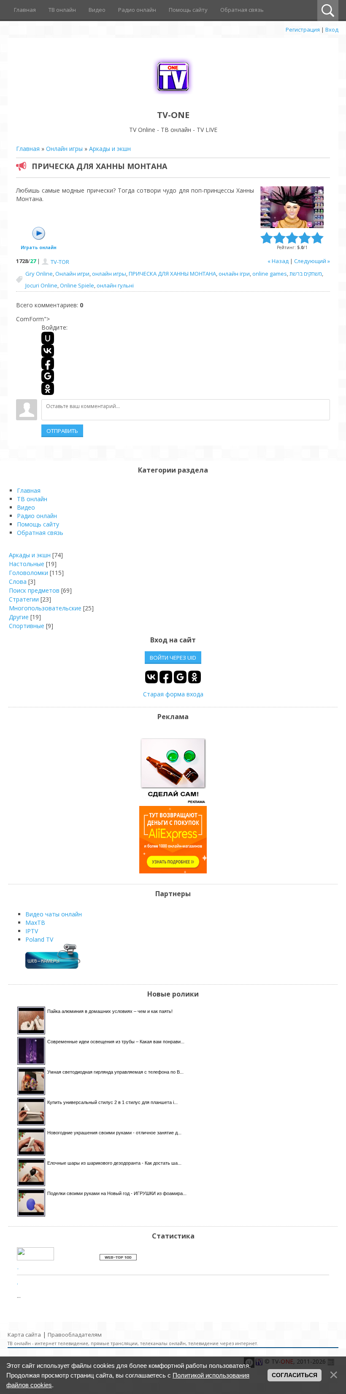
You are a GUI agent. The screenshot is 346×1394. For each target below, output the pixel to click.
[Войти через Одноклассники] (47, 388)
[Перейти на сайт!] (173, 871)
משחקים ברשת (305, 273)
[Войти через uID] (47, 338)
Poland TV (39, 939)
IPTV (31, 931)
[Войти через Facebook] (47, 363)
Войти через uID (173, 657)
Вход (331, 29)
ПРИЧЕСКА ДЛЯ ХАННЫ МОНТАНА (172, 273)
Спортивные (26, 626)
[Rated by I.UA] (35, 1258)
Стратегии (24, 599)
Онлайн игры (64, 149)
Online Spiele (77, 285)
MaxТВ (35, 923)
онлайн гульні (115, 285)
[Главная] (173, 96)
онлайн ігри (234, 273)
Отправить (62, 431)
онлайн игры (109, 273)
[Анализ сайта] (118, 1258)
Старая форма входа (173, 694)
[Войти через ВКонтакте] (47, 350)
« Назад (278, 261)
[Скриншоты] (292, 207)
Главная (28, 149)
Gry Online (39, 273)
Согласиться (294, 1375)
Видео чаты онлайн (53, 914)
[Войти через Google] (47, 376)
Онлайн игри (72, 273)
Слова (18, 581)
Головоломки (28, 573)
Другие (19, 617)
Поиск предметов (34, 590)
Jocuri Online (41, 285)
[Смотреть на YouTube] (173, 802)
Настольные (26, 564)
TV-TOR (60, 262)
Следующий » (312, 261)
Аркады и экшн (110, 149)
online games (269, 273)
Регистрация (303, 29)
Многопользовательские (45, 608)
